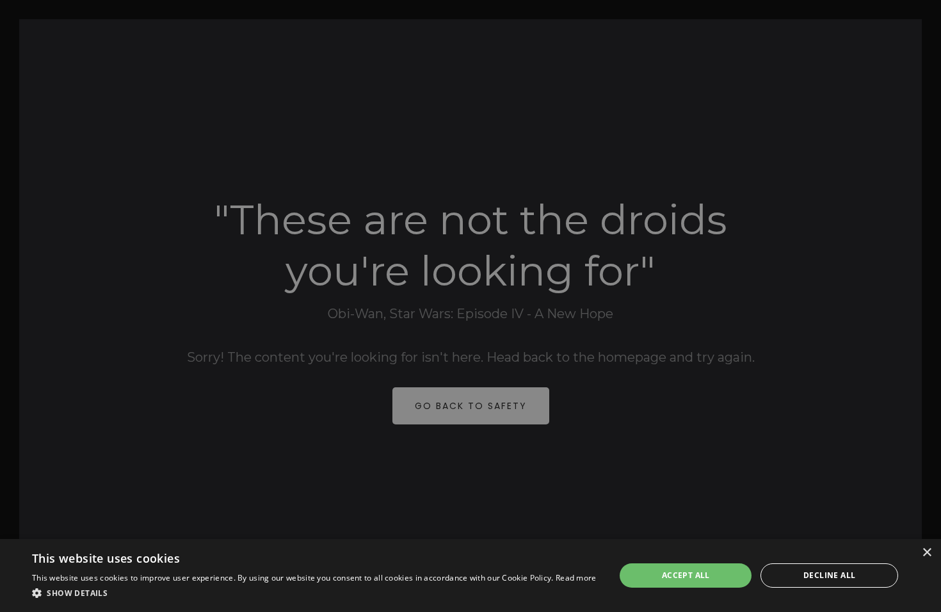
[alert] (470, 306)
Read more (576, 577)
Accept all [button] (686, 575)
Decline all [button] (829, 575)
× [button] (926, 553)
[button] (314, 593)
